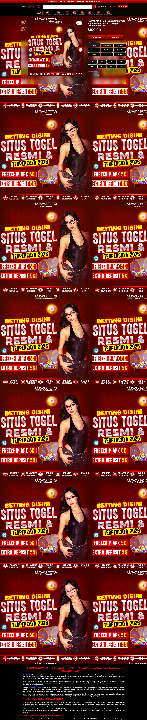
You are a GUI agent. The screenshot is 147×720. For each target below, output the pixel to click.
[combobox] (67, 7)
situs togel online (35, 688)
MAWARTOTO (27, 675)
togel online (51, 709)
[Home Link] (34, 7)
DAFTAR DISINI (96, 37)
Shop (23, 6)
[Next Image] (80, 49)
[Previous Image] (31, 49)
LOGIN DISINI (115, 37)
